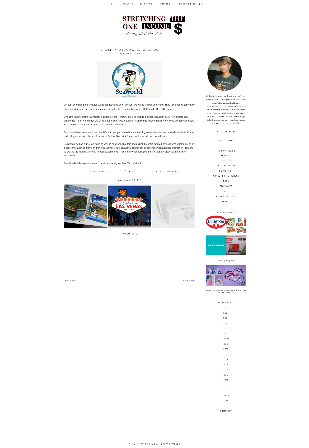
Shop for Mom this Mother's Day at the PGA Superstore (226, 291)
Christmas (226, 155)
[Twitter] (234, 131)
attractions (69, 109)
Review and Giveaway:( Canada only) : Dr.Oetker (216, 222)
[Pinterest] (225, 131)
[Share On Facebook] (125, 171)
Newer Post (70, 281)
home (226, 191)
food (226, 181)
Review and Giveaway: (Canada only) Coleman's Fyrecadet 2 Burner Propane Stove (235, 245)
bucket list (226, 171)
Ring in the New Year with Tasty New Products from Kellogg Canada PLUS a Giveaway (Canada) (236, 225)
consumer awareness (226, 176)
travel (174, 171)
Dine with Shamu (125, 136)
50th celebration (135, 163)
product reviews (226, 196)
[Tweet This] (129, 171)
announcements (226, 166)
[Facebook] (217, 131)
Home (113, 4)
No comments (100, 171)
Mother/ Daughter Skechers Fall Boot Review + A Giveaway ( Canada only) (216, 245)
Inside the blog (187, 4)
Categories (165, 4)
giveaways (226, 186)
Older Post (189, 281)
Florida (166, 171)
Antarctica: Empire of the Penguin (108, 116)
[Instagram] (221, 131)
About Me (128, 4)
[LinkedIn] (229, 131)
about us (225, 161)
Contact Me (146, 4)
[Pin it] (134, 171)
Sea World (158, 104)
